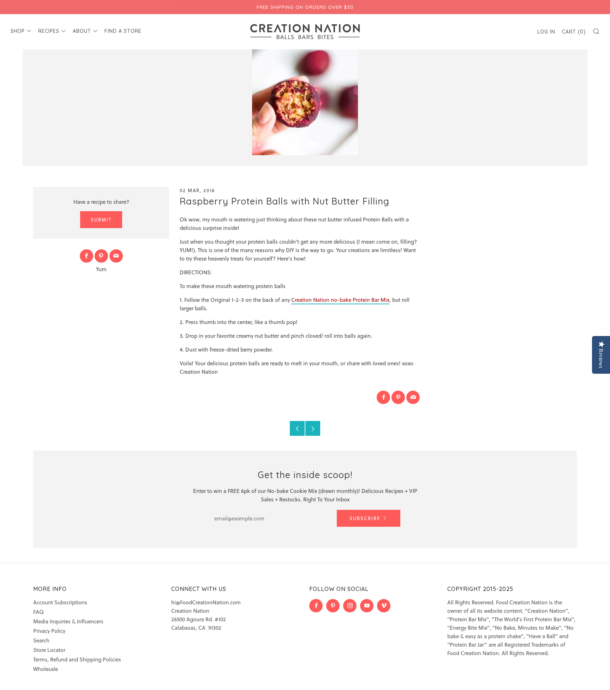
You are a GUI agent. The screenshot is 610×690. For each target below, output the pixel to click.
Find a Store (123, 31)
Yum (101, 269)
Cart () (574, 32)
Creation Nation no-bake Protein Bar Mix (340, 300)
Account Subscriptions (60, 602)
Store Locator (49, 650)
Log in (546, 32)
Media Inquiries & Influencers (68, 621)
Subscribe (365, 518)
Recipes (48, 31)
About (82, 31)
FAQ (38, 612)
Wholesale (45, 669)
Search (41, 640)
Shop (18, 31)
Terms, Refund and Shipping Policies (77, 659)
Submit (101, 219)
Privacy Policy (49, 631)
